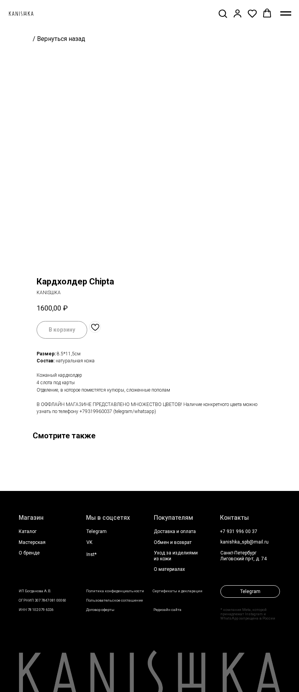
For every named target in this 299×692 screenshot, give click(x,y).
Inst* (91, 554)
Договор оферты (100, 609)
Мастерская (32, 542)
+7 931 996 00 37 (238, 531)
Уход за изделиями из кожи (176, 555)
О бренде (29, 553)
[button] (222, 13)
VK (89, 542)
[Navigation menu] (285, 13)
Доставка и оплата (175, 531)
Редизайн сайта (167, 609)
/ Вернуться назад (59, 38)
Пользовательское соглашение (114, 600)
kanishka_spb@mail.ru (244, 542)
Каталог (28, 531)
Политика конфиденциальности (115, 591)
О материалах (169, 569)
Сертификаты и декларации (177, 591)
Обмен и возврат (173, 542)
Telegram (96, 531)
